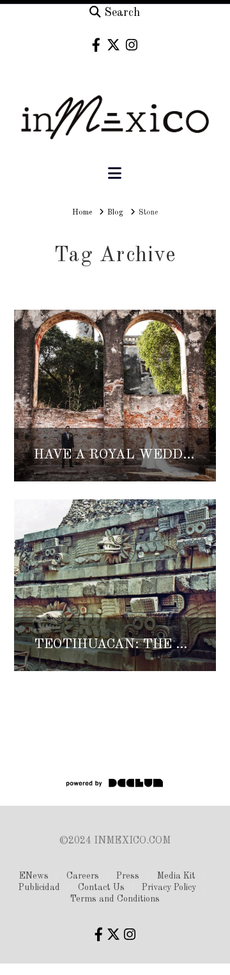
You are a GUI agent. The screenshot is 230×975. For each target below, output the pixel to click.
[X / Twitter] (113, 45)
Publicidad (39, 887)
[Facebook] (96, 45)
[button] (114, 174)
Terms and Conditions (115, 899)
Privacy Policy (169, 887)
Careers (82, 876)
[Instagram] (131, 45)
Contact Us (101, 887)
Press (127, 876)
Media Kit (176, 876)
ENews (34, 876)
